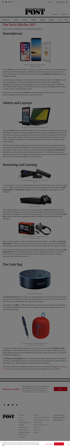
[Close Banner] (68, 444)
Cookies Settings (49, 443)
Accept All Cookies (59, 443)
